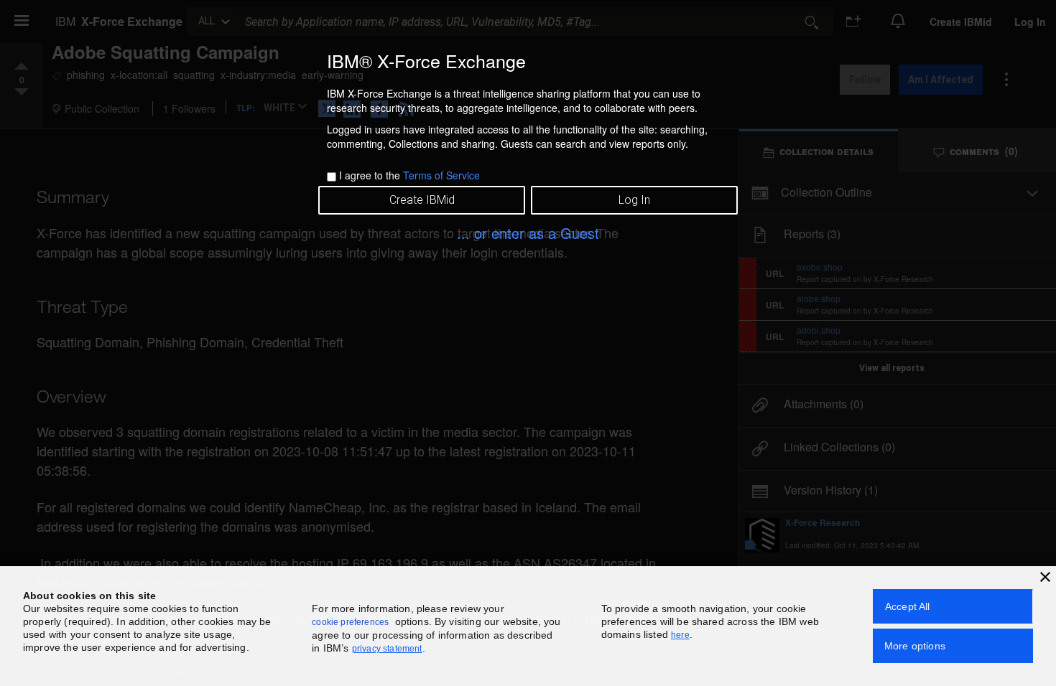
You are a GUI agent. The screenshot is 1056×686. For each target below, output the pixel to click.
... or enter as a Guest (528, 232)
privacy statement (387, 649)
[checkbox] (331, 177)
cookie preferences (350, 622)
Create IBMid (422, 200)
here (680, 635)
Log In (634, 200)
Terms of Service (441, 175)
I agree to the (409, 175)
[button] (1045, 577)
